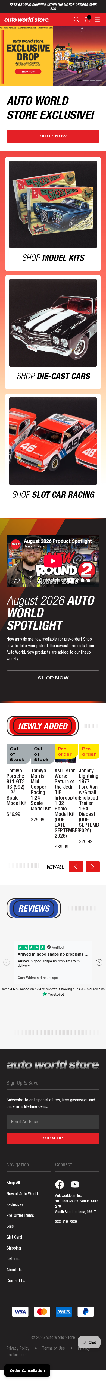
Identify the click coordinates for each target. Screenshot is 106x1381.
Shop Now (53, 137)
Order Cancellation (27, 1370)
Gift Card (14, 1238)
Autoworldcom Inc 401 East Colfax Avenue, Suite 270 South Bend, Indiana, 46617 (77, 1204)
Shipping (14, 1249)
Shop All (13, 1183)
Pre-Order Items (20, 1216)
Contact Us (16, 1281)
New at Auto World (22, 1194)
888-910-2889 (66, 1222)
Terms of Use (53, 1349)
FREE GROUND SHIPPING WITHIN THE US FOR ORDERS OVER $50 (53, 7)
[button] (76, 866)
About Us (14, 1270)
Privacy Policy (18, 1349)
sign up (53, 1139)
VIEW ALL (55, 867)
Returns (13, 1259)
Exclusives (15, 1205)
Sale (10, 1227)
